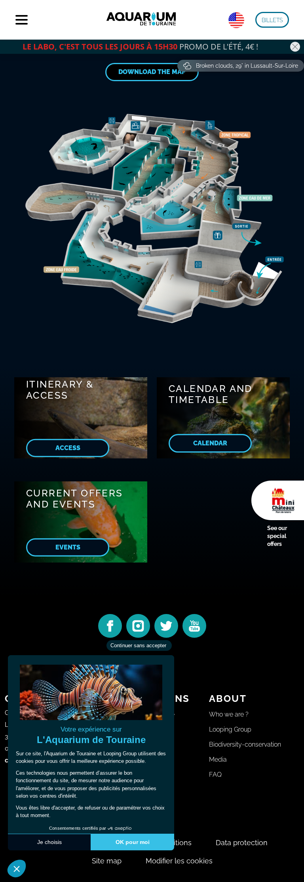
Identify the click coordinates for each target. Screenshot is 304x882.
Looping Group (230, 729)
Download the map (152, 72)
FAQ (215, 774)
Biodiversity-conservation (245, 744)
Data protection (242, 842)
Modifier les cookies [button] (179, 861)
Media (218, 759)
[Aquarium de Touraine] (141, 20)
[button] (272, 20)
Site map (107, 861)
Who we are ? (229, 714)
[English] (236, 20)
